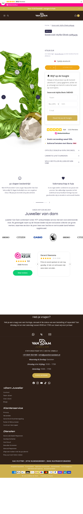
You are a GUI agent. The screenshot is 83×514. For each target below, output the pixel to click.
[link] (63, 25)
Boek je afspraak (41, 375)
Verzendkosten (59, 54)
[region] (41, 9)
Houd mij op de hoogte (62, 118)
